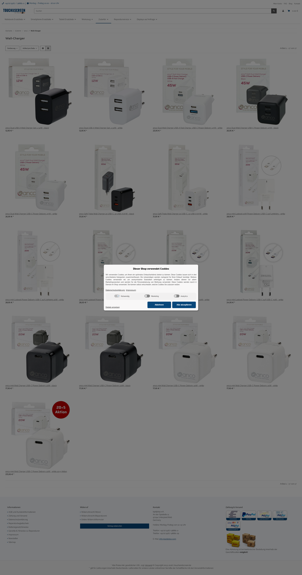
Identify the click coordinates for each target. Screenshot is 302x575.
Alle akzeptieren (184, 305)
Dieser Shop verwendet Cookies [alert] (151, 268)
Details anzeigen (113, 307)
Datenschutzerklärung (115, 290)
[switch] (117, 296)
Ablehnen (159, 305)
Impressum (131, 290)
